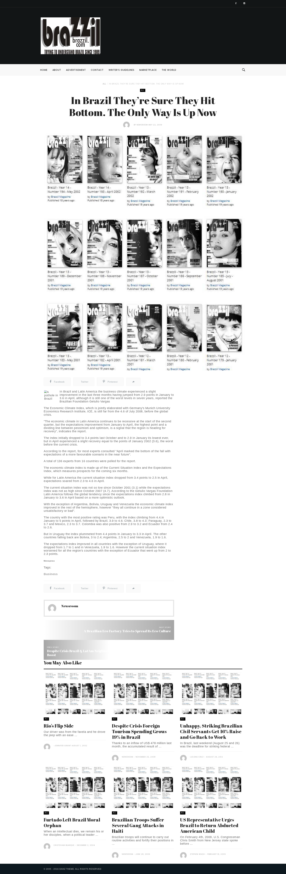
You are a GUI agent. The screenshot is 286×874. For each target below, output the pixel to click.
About (56, 70)
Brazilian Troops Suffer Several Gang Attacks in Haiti (138, 825)
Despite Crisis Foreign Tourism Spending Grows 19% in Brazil (139, 731)
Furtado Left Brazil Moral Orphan (72, 822)
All (104, 83)
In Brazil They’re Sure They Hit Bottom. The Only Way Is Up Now (146, 83)
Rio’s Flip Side (58, 726)
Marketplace (148, 70)
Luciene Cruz (197, 757)
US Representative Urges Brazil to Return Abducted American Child (209, 825)
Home (44, 70)
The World (169, 70)
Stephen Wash (197, 854)
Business (51, 574)
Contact (97, 70)
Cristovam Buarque (64, 845)
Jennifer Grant (63, 745)
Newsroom (142, 125)
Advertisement (76, 70)
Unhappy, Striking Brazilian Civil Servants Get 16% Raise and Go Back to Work (211, 731)
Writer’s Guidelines (121, 70)
